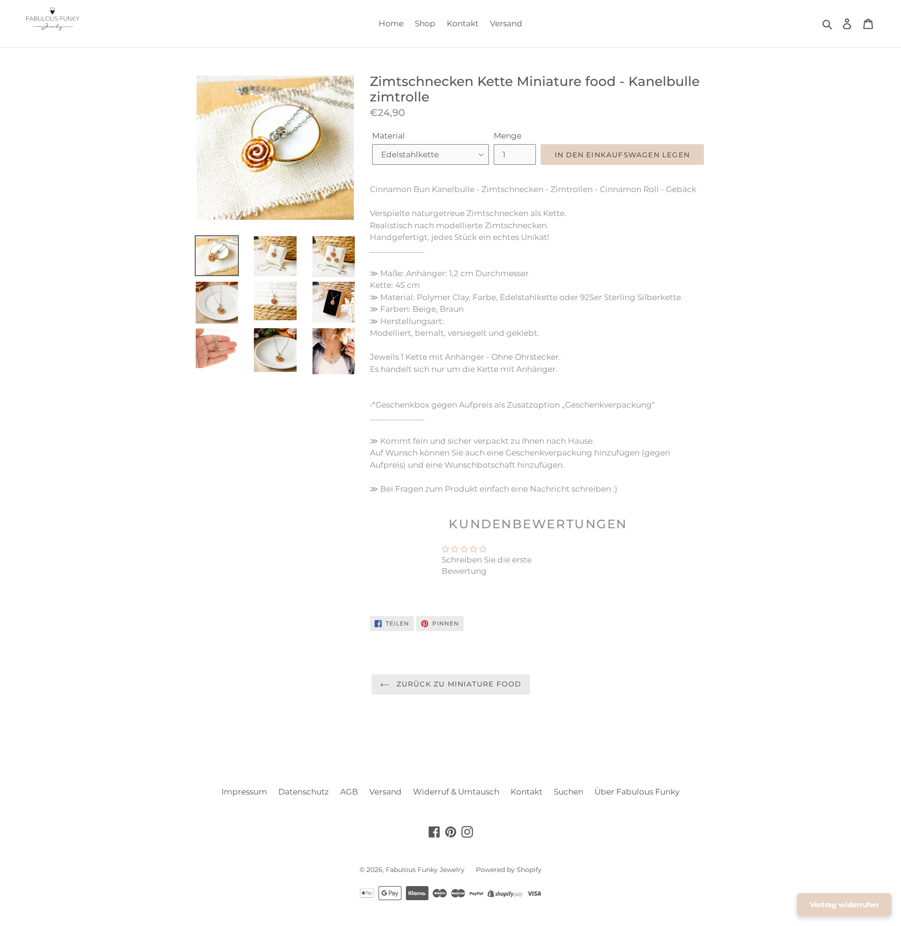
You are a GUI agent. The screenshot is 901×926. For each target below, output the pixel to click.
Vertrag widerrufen (844, 904)
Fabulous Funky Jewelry (425, 869)
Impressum (244, 791)
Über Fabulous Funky (637, 791)
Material (388, 135)
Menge (507, 135)
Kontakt (463, 23)
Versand (506, 23)
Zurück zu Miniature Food (457, 683)
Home (391, 23)
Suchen (568, 791)
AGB (349, 791)
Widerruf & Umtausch (456, 791)
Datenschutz (303, 791)
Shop (425, 23)
